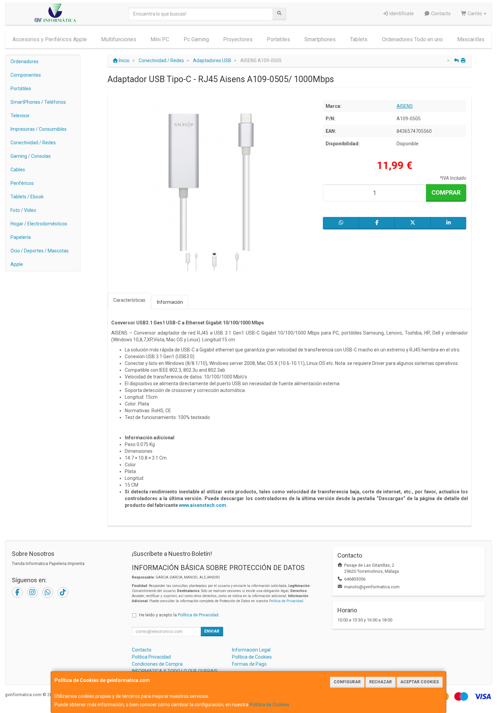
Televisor (20, 115)
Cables (17, 169)
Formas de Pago (249, 664)
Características (129, 300)
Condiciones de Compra (157, 664)
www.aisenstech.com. (203, 505)
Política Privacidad (151, 657)
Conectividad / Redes (33, 142)
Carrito (475, 13)
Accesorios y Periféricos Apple (50, 39)
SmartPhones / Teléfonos (38, 102)
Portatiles (278, 39)
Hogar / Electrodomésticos (38, 223)
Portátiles (20, 88)
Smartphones (320, 39)
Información (170, 302)
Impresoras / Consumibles (38, 129)
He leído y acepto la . (179, 614)
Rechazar (380, 682)
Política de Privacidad (286, 601)
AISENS (405, 106)
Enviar (211, 631)
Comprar (445, 192)
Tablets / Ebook (27, 196)
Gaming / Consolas (30, 156)
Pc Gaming (196, 39)
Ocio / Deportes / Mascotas (39, 250)
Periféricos (22, 183)
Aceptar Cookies (419, 682)
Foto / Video (23, 210)
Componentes (25, 75)
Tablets (359, 39)
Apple (16, 264)
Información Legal (251, 650)
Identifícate (401, 13)
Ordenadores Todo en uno (412, 39)
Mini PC (159, 39)
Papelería (20, 237)
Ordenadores (24, 61)
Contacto (440, 13)
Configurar (347, 682)
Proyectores (238, 39)
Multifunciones (118, 39)
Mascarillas (470, 39)
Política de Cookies (269, 704)
